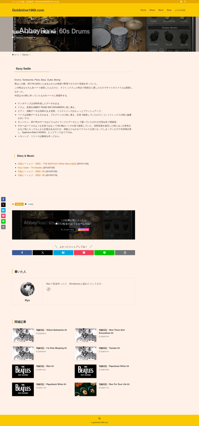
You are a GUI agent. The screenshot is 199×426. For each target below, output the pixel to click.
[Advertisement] (165, 85)
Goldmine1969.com (28, 10)
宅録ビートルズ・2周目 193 (31, 171)
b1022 (30, 204)
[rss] (181, 1)
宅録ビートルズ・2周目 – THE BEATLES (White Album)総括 (47, 163)
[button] (22, 252)
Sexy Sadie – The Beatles (30, 167)
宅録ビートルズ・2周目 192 (31, 175)
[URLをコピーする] (125, 252)
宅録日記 (19, 37)
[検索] (185, 1)
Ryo (27, 300)
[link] (49, 289)
